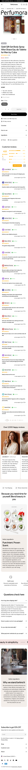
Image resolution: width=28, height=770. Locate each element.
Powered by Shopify (16, 766)
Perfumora (14, 4)
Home (2, 8)
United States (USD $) (9, 756)
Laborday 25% (10, 8)
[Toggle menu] (1, 4)
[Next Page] (22, 420)
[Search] (21, 4)
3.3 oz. (5, 104)
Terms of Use (19, 738)
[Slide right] (16, 39)
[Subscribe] (25, 734)
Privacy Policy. (4, 739)
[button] (5, 420)
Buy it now (14, 114)
